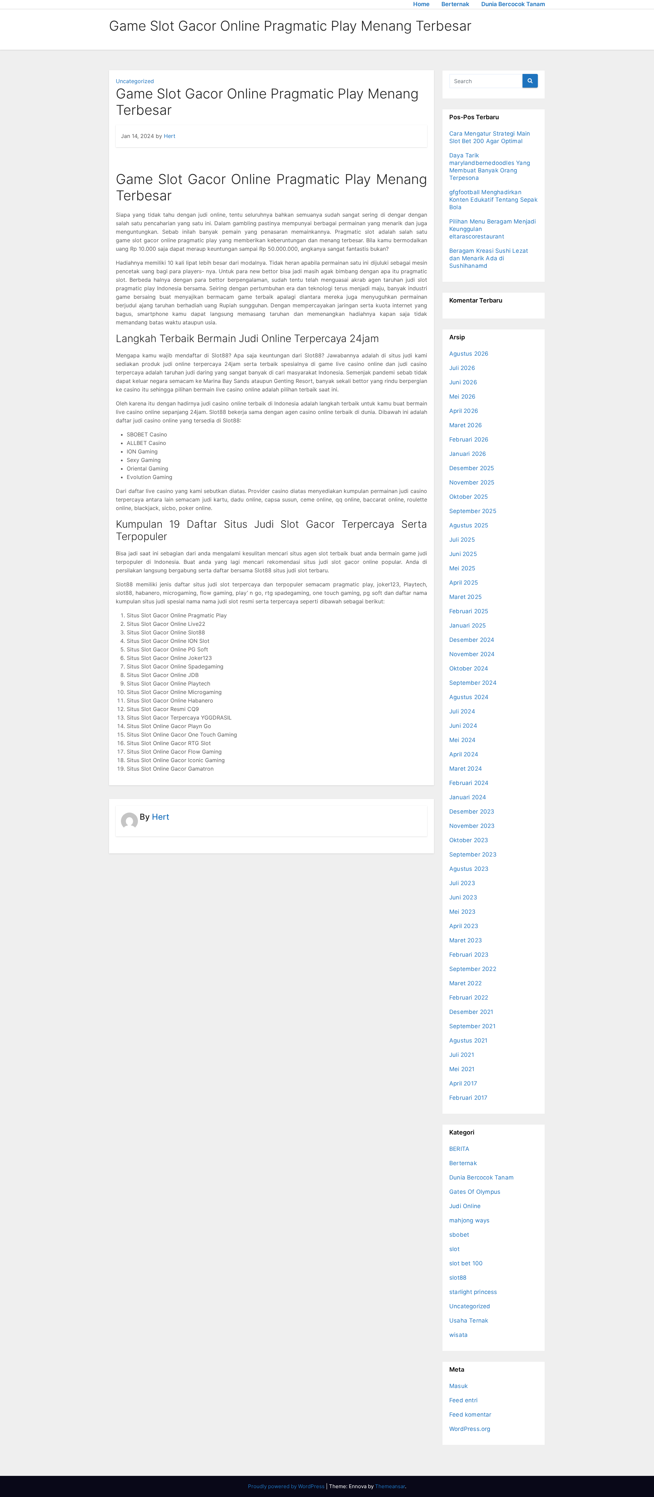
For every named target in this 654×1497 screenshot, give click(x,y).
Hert (169, 136)
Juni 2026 (463, 382)
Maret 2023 (465, 940)
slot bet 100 (466, 1263)
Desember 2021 (471, 1011)
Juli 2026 (462, 368)
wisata (458, 1334)
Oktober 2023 (468, 840)
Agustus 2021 (468, 1040)
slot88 (457, 1277)
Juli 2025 (462, 539)
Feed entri (463, 1400)
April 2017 (463, 1083)
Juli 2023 (462, 883)
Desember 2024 (472, 639)
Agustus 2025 (468, 525)
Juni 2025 (463, 554)
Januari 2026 (467, 453)
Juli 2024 (462, 711)
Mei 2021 (462, 1069)
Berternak (455, 4)
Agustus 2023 (468, 868)
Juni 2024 (463, 725)
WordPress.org (469, 1428)
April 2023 (463, 926)
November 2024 (472, 654)
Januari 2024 (467, 797)
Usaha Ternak (468, 1320)
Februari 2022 (468, 997)
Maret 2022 (465, 983)
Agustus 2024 (468, 697)
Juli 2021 (461, 1054)
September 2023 (473, 854)
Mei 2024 (462, 740)
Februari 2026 (469, 439)
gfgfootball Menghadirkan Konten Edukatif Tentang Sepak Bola (493, 200)
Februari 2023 (469, 954)
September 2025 (472, 511)
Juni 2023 (463, 897)
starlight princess (473, 1291)
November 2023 (472, 825)
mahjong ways (469, 1220)
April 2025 (463, 582)
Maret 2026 (465, 425)
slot (454, 1249)
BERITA (459, 1148)
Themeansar (390, 1486)
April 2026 (463, 410)
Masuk (458, 1386)
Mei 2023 (462, 911)
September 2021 (472, 1026)
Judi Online (465, 1206)
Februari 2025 (468, 611)
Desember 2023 (472, 811)
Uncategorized (135, 81)
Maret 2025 (465, 596)
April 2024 (463, 754)
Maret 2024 (465, 768)
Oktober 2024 (468, 668)
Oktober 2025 (468, 496)
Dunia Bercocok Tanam (513, 4)
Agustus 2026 (468, 353)
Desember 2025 (471, 468)
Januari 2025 (467, 625)
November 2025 (472, 482)
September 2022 (472, 969)
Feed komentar (470, 1414)
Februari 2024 (469, 783)
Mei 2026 (462, 396)
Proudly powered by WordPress (287, 1486)
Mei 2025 (462, 568)
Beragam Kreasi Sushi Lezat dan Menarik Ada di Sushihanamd (488, 258)
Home (421, 4)
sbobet (459, 1234)
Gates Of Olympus (474, 1191)
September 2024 (473, 682)
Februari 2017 (468, 1097)
